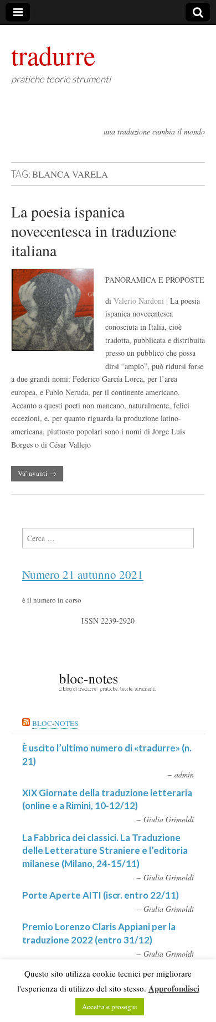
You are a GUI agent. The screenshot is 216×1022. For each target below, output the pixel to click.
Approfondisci (173, 988)
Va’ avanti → (37, 473)
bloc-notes (55, 723)
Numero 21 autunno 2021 (82, 574)
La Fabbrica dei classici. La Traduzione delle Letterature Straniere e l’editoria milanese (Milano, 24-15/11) (105, 850)
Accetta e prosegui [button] (109, 1006)
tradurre (53, 54)
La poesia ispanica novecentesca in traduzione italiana (93, 230)
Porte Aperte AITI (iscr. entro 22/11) (100, 895)
